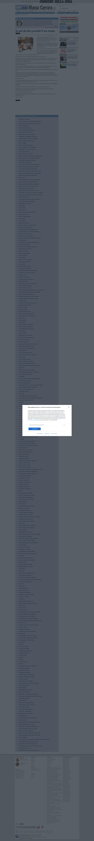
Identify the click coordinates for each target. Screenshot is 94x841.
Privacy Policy (54, 433)
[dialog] (47, 420)
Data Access (47, 433)
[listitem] (47, 425)
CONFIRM (34, 428)
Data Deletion (40, 433)
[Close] (69, 407)
